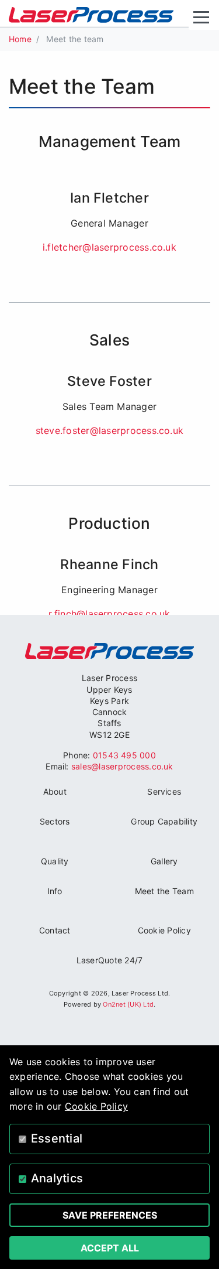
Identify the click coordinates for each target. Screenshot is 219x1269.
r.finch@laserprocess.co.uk (109, 614)
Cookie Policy (164, 930)
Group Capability (164, 821)
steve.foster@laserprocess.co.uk (109, 430)
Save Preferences (109, 1215)
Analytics (57, 1178)
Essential (56, 1138)
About (55, 791)
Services (164, 791)
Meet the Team (164, 891)
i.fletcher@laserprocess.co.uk (109, 247)
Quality (55, 861)
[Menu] (204, 17)
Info (54, 891)
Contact (55, 930)
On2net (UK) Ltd (128, 1004)
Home (20, 39)
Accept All (110, 1248)
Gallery (164, 861)
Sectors (55, 821)
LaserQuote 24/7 (110, 960)
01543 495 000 (124, 755)
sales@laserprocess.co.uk (122, 766)
